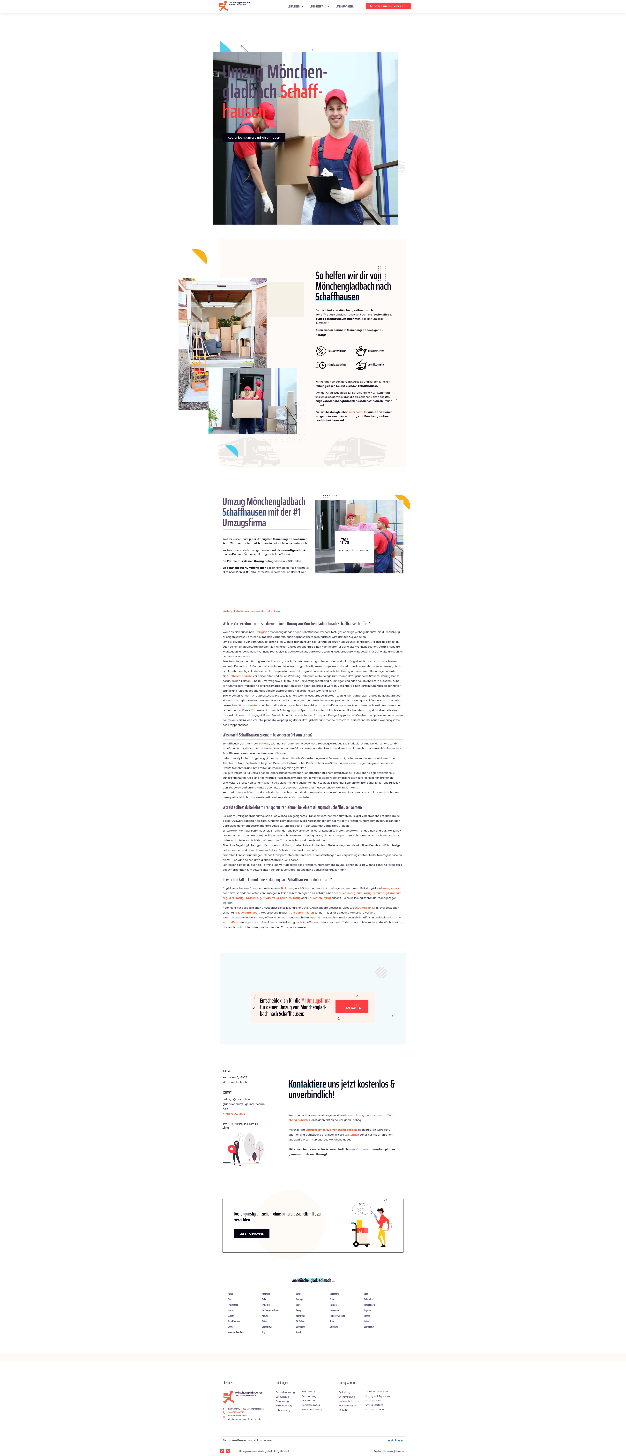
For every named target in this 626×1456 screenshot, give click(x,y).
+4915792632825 (234, 1114)
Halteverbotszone (240, 676)
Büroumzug (364, 893)
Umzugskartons (249, 705)
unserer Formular (356, 412)
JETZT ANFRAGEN (252, 1233)
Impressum (388, 1451)
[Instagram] (228, 1451)
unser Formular (358, 1149)
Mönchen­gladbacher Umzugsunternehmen (241, 611)
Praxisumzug (253, 898)
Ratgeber (377, 1451)
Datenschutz (400, 1451)
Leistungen (294, 6)
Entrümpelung (364, 908)
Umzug (259, 632)
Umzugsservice (318, 6)
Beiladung (287, 888)
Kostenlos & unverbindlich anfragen (254, 137)
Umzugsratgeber (345, 6)
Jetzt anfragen (353, 1006)
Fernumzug (380, 893)
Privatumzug (270, 898)
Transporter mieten (301, 913)
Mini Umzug (236, 898)
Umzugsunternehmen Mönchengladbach (256, 1451)
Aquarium (315, 917)
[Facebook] (222, 1451)
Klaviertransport (249, 913)
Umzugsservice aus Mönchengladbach (331, 1130)
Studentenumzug (319, 898)
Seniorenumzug (290, 898)
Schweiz (264, 611)
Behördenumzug (344, 893)
